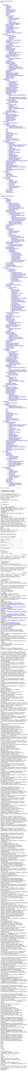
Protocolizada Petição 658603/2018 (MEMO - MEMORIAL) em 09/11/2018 (14, 981)
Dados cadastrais (15, 278)
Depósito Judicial (12, 53)
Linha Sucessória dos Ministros (15, 244)
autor (3, 553)
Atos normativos (9, 164)
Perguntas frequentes (5, 498)
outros (11, 553)
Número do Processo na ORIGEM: (8, 536)
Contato (10, 460)
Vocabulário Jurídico (13, 85)
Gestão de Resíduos (15, 253)
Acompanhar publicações (16, 276)
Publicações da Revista (11, 92)
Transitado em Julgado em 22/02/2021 (17, 649)
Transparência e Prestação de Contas (14, 32)
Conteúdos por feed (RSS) (11, 133)
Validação (11, 59)
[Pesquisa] (13, 195)
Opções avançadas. (6, 561)
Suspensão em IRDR (15, 295)
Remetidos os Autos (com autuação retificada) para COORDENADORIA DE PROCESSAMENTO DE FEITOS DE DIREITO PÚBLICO (14, 813)
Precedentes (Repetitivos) (11, 91)
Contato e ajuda (6, 177)
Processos (5, 34)
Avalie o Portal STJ (5, 1068)
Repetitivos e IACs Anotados (12, 115)
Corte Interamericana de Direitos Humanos (18, 98)
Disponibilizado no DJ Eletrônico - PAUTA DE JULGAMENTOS (14, 778)
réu (7, 553)
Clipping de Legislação (11, 161)
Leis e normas (6, 141)
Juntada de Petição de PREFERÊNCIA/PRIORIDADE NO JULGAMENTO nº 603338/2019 (13, 876)
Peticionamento (9, 45)
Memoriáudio (9, 47)
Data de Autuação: (4, 542)
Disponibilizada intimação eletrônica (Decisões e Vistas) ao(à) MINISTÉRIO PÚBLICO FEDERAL (12, 838)
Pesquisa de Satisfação (11, 31)
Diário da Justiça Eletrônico (12, 55)
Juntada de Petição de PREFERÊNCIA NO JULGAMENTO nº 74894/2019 (14, 938)
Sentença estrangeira (10, 77)
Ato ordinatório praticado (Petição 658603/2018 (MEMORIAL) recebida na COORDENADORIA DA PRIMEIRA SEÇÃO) (13, 978)
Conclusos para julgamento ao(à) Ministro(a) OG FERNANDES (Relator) (14, 873)
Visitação (11, 188)
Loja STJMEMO (9, 29)
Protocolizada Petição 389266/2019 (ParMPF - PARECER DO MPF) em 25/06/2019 (12, 913)
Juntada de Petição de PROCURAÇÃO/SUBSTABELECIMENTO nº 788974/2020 (11, 749)
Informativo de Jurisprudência (12, 87)
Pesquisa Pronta (12, 82)
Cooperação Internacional (11, 122)
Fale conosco (9, 178)
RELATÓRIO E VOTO (6, 692)
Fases (6, 599)
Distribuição (11, 150)
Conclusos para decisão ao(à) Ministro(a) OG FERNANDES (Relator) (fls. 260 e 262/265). (13, 936)
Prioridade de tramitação (14, 155)
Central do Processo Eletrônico (12, 42)
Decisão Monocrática (5, 845)
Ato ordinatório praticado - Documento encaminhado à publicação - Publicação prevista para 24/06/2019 (13, 931)
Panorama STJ (9, 136)
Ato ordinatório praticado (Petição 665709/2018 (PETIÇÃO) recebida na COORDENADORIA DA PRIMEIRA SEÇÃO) (14, 963)
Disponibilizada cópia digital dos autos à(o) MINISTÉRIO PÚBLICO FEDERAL (14, 969)
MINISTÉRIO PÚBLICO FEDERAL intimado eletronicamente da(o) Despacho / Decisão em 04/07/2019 (13, 889)
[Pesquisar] (1, 194)
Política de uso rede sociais (11, 138)
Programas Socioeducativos (15, 23)
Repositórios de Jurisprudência (15, 158)
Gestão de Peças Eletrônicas (15, 464)
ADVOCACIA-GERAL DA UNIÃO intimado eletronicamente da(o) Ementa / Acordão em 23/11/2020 (12, 660)
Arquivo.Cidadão (9, 25)
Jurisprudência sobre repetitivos (18, 306)
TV (6, 130)
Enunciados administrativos (12, 165)
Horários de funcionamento (14, 186)
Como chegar (11, 185)
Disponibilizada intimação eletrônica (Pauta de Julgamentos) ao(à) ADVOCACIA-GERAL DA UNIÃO (14, 768)
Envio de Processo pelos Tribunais (13, 40)
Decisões (9, 599)
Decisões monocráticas (13, 102)
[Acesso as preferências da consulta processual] (11, 495)
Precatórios (8, 60)
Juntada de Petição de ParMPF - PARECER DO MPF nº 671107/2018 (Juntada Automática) (14, 960)
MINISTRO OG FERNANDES (15, 603)
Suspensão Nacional (10, 118)
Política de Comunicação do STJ (13, 139)
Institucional (5, 4)
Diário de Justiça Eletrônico (15, 149)
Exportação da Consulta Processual (19, 277)
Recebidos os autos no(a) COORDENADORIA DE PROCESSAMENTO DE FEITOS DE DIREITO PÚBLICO (12, 727)
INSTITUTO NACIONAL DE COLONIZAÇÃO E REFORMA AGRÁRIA (10, 623)
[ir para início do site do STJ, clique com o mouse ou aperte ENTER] (2, 2)
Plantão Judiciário (10, 70)
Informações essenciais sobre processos (17, 127)
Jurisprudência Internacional (12, 90)
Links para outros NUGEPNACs (18, 310)
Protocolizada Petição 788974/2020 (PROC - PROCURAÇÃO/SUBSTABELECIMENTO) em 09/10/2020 (14, 761)
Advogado (8, 172)
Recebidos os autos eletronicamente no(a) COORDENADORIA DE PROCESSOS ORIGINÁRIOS (13, 826)
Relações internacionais (11, 10)
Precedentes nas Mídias (11, 119)
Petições (13, 599)
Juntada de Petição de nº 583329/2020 (17, 784)
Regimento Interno (10, 163)
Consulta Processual (10, 35)
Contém (2, 556)
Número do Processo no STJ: (7, 530)
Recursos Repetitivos (15, 290)
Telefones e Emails (13, 182)
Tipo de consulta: (4, 506)
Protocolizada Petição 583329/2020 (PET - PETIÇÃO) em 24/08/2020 (14, 796)
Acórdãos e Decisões (10, 99)
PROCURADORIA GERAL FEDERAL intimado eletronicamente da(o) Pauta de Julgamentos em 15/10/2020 (13, 717)
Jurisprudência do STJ (13, 81)
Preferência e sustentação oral (15, 66)
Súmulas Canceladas (13, 107)
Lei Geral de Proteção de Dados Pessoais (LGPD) (16, 160)
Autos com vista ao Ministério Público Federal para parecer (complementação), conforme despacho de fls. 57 (13, 972)
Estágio (7, 14)
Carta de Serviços (10, 189)
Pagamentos (11, 51)
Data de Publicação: (5, 547)
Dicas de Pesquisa (12, 86)
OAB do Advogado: (5, 539)
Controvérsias (14, 292)
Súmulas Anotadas (13, 104)
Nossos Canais (9, 132)
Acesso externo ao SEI (13, 456)
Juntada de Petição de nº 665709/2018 (17, 955)
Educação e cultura (10, 15)
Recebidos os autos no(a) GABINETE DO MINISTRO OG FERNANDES (14, 934)
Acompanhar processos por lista (18, 274)
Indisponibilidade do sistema (12, 74)
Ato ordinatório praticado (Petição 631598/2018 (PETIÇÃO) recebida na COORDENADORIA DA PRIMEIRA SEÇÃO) (14, 987)
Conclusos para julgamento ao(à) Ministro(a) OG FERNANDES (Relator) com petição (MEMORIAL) (14, 721)
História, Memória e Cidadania (12, 24)
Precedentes (8, 41)
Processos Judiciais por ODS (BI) (13, 54)
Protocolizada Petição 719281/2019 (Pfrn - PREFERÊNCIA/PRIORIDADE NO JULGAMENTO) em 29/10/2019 (14, 870)
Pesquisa (8, 80)
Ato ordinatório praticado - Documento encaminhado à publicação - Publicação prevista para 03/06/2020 (13, 850)
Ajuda (12, 311)
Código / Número (6, 529)
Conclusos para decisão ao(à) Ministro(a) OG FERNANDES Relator (13, 806)
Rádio (7, 131)
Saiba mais (11, 38)
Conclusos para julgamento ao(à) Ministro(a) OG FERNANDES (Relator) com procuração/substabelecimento (14, 745)
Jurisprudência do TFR (14, 83)
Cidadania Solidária (15, 256)
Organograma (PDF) (10, 9)
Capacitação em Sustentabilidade (18, 260)
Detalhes (2, 599)
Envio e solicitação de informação (16, 463)
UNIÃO (8, 605)
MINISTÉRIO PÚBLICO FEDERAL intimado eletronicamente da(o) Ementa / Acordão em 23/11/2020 (13, 664)
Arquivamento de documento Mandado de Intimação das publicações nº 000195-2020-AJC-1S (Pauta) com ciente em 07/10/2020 (13, 742)
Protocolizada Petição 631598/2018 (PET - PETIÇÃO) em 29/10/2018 (14, 990)
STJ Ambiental (12, 249)
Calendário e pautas (13, 64)
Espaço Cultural (12, 21)
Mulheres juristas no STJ (14, 204)
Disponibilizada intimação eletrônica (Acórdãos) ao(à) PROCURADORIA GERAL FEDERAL (13, 683)
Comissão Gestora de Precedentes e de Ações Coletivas (19, 298)
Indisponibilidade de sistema (15, 52)
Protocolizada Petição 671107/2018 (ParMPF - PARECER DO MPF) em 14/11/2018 (14, 958)
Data (4, 541)
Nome (4, 550)
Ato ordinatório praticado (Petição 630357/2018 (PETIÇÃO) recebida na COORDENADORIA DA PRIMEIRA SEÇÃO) (14, 995)
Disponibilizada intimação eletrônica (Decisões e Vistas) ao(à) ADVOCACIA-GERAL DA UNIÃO (12, 834)
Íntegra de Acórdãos (13, 101)
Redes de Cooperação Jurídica (15, 221)
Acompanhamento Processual (15, 483)
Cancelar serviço (15, 279)
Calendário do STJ (10, 30)
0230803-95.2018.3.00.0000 (16, 629)
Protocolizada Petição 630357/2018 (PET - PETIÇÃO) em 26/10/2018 (14, 998)
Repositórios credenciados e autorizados (17, 97)
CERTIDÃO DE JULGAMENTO (8, 693)
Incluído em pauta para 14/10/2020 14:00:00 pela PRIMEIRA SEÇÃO (14, 780)
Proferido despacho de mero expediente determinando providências (13, 853)
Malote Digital (12, 466)
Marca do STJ (9, 137)
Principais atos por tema (11, 142)
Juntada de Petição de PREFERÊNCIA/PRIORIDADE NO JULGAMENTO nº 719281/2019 (13, 860)
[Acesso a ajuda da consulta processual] (9, 496)
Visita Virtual (9, 191)
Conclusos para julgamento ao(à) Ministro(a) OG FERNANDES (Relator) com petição (14, 783)
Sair (12, 282)
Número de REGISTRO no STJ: (8, 531)
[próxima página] (22, 1001)
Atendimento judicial (13, 181)
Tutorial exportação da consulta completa (9, 499)
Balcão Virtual (12, 183)
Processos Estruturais (10, 48)
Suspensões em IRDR (13, 397)
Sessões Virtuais (12, 69)
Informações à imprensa (11, 125)
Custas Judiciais (12, 148)
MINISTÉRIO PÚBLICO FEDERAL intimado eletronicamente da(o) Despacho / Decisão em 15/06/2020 (13, 803)
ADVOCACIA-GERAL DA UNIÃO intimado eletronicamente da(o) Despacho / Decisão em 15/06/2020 (13, 799)
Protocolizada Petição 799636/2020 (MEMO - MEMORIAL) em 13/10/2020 (14, 735)
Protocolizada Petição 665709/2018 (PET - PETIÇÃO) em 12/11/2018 (14, 966)
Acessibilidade (12, 250)
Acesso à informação (13, 187)
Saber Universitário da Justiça (17, 239)
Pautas (16, 599)
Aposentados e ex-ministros (15, 205)
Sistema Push (11, 37)
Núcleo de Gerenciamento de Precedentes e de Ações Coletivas (18, 301)
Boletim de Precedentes (11, 116)
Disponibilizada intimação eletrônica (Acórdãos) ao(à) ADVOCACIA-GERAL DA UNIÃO (12, 676)
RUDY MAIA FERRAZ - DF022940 (16, 614)
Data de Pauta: (4, 545)
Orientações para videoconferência (16, 68)
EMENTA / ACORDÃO (6, 690)
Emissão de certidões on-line (15, 58)
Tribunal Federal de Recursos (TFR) (16, 208)
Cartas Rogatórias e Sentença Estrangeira (17, 144)
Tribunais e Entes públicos (11, 176)
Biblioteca (11, 17)
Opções (4, 592)
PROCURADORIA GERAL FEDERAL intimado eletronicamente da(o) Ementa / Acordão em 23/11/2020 (13, 667)
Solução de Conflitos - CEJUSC (13, 46)
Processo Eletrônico (13, 157)
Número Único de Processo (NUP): (8, 534)
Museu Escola (14, 238)
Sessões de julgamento (11, 63)
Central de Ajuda (9, 192)
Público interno (9, 174)
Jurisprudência (6, 79)
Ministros (8, 8)
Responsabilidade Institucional (12, 27)
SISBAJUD (8, 71)
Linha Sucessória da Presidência (15, 245)
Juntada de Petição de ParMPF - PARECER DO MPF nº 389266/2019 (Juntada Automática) (14, 910)
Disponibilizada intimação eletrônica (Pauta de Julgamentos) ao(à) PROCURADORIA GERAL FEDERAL (14, 772)
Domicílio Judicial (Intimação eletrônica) (14, 75)
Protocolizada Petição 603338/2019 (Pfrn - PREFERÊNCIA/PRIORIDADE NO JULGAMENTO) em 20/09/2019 (14, 885)
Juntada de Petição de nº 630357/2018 (17, 991)
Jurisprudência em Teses (11, 88)
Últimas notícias (9, 135)
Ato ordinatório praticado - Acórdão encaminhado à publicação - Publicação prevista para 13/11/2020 (12, 698)
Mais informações (4, 515)
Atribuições (8, 6)
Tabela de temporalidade (14, 159)
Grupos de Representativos (17, 307)
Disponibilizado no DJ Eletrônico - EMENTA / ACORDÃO (12, 695)
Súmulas (8, 103)
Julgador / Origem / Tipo (8, 591)
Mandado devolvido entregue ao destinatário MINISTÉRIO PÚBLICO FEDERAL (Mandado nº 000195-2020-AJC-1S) (14, 738)
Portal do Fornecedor (13, 457)
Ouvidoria (11, 153)
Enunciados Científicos (11, 110)
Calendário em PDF (13, 65)
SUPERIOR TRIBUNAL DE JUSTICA (16, 604)
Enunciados (11, 105)
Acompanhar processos (16, 272)
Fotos (7, 129)
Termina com (17, 557)
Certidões (8, 57)
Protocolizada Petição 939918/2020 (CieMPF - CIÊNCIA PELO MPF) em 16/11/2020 (13, 670)
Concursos (8, 13)
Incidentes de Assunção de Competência (17, 396)
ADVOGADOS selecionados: (7, 590)
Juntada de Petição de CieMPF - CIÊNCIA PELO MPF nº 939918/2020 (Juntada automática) (14, 673)
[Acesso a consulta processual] (7, 497)
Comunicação (6, 124)
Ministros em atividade (13, 203)
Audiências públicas (10, 62)
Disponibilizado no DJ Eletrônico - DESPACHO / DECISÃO (12, 847)
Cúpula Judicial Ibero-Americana (18, 217)
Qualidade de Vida (15, 259)
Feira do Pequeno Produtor (17, 261)
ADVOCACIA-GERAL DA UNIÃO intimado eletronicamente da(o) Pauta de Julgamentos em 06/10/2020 (13, 765)
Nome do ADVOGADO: (6, 571)
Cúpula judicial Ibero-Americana (16, 223)
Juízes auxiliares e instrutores (15, 206)
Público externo (9, 175)
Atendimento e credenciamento (15, 126)
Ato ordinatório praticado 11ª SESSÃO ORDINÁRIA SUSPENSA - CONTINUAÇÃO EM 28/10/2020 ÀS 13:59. (13, 714)
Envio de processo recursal (14, 462)
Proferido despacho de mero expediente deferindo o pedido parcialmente (13, 928)
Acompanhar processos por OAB (18, 273)
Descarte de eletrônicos (16, 254)
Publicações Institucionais (14, 18)
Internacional (6, 121)
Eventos (10, 20)
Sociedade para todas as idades (18, 240)
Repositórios (8, 93)
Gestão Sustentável (13, 251)
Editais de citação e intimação (12, 73)
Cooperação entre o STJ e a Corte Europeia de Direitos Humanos (18, 219)
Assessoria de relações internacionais (16, 212)
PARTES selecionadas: (5, 589)
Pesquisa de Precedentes (11, 114)
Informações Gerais (10, 120)
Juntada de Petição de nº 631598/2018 (17, 983)
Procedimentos (14, 296)
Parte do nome (16, 556)
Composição (8, 7)
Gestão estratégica (10, 12)
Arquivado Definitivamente (15, 648)
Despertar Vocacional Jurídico (17, 237)
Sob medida (5, 171)
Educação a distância (13, 19)
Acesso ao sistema (13, 36)
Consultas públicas (10, 26)
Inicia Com (8, 556)
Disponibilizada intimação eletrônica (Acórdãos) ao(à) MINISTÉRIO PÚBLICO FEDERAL (13, 680)
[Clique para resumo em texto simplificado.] (23, 961)
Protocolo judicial (10, 76)
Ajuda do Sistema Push (16, 281)
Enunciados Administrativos (12, 111)
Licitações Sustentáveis (16, 257)
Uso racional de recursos (16, 255)
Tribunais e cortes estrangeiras (15, 222)
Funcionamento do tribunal (14, 152)
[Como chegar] (14, 195)
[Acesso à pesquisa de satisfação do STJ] (9, 493)
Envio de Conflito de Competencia (16, 461)
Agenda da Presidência (14, 209)
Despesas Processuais (10, 49)
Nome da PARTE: (4, 551)
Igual (24, 554)
